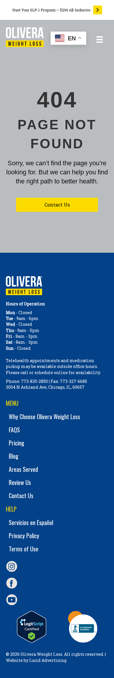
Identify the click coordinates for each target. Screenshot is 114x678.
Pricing (16, 442)
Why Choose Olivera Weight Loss (44, 416)
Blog (13, 456)
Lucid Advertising (47, 660)
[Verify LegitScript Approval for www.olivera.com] (31, 627)
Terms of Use (23, 548)
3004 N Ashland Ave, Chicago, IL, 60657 (45, 387)
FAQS (14, 429)
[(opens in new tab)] (82, 626)
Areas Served (23, 469)
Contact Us (21, 495)
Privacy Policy (24, 535)
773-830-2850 (34, 381)
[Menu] (100, 39)
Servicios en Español (31, 522)
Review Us (20, 482)
